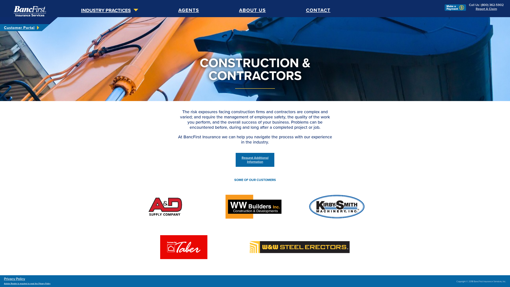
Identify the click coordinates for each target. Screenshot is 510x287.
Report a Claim (486, 9)
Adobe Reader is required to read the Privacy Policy (27, 283)
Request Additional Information (255, 160)
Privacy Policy (14, 279)
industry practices (106, 10)
